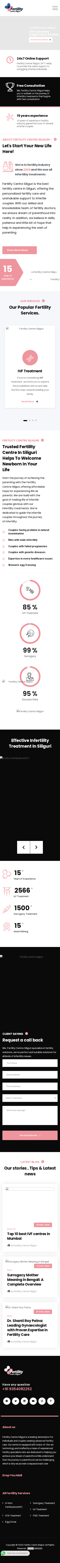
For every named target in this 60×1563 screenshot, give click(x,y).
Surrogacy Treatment (44, 1503)
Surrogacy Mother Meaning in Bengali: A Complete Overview (25, 1280)
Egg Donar (10, 1522)
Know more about (40, 39)
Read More (27, 401)
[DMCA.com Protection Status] (35, 1548)
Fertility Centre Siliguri (34, 1545)
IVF (41, 377)
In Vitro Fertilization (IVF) (30, 794)
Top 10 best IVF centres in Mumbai (28, 1236)
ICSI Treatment (13, 1515)
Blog (9, 1229)
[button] (25, 420)
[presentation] (23, 847)
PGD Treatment (41, 1515)
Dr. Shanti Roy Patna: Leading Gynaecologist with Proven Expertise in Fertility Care (27, 1327)
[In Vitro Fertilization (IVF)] (54, 826)
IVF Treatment (30, 371)
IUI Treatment (40, 1509)
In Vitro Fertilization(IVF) (30, 790)
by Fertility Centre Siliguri (23, 1245)
